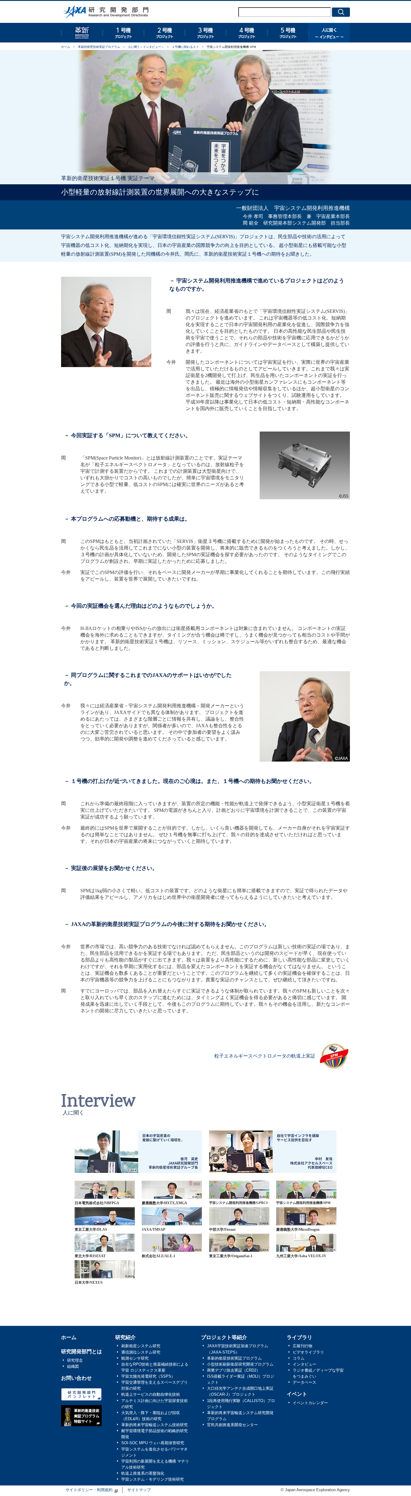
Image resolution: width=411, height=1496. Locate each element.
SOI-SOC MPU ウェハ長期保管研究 (152, 1443)
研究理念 (75, 1360)
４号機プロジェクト (246, 32)
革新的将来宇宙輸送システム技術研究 (154, 1425)
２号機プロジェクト (164, 32)
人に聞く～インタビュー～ (146, 46)
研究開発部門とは (81, 1351)
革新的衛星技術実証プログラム (81, 32)
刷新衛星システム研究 (140, 1346)
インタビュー (304, 1364)
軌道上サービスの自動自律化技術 (150, 1394)
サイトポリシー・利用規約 (89, 1490)
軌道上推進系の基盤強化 (142, 1473)
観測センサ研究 (135, 1358)
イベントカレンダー (310, 1403)
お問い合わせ (76, 1378)
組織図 (73, 1366)
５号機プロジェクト (287, 32)
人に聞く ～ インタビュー (329, 32)
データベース (304, 1382)
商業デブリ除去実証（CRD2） (233, 1370)
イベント (297, 1394)
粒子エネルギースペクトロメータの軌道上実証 (264, 1055)
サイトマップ (139, 1490)
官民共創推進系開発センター (232, 1425)
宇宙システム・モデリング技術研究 (152, 1479)
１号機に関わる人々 (185, 46)
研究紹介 (125, 1337)
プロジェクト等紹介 (224, 1337)
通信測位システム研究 (140, 1352)
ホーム (65, 46)
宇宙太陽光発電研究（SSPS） (148, 1376)
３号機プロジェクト (205, 32)
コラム (298, 1358)
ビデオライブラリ (308, 1352)
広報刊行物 (302, 1346)
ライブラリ (299, 1337)
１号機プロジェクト (123, 32)
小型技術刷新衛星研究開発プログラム (240, 1364)
